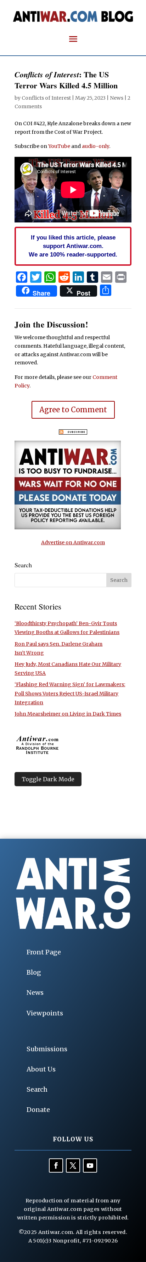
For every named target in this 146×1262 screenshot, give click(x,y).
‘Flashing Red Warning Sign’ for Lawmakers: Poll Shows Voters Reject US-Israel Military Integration (70, 693)
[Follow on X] (73, 1165)
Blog (34, 972)
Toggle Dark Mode (48, 779)
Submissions (47, 1049)
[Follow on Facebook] (56, 1165)
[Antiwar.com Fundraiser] (68, 527)
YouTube (59, 146)
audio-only (95, 146)
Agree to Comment (73, 409)
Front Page (44, 952)
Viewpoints (45, 1013)
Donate (38, 1110)
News (116, 98)
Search (37, 1089)
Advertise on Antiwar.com (73, 542)
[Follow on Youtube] (90, 1165)
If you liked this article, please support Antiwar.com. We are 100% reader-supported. (73, 246)
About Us (41, 1069)
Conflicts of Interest (46, 98)
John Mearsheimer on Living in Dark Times (68, 714)
